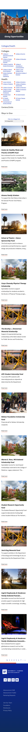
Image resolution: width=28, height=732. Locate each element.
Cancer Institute (7, 82)
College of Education (21, 59)
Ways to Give (7, 113)
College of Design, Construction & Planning (7, 60)
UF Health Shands (20, 94)
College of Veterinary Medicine (21, 90)
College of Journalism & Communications (20, 66)
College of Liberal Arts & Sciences (7, 70)
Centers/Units (7, 107)
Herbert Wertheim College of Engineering (7, 74)
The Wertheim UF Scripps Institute (7, 102)
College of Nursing (7, 87)
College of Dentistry (21, 82)
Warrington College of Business (21, 73)
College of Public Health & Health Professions (7, 91)
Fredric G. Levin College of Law (19, 70)
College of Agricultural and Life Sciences (8, 55)
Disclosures (6, 708)
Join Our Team (7, 703)
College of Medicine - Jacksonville (21, 84)
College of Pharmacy (21, 87)
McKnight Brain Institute (7, 95)
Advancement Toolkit (9, 693)
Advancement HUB (9, 690)
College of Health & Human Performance (8, 65)
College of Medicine (8, 84)
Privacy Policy (7, 710)
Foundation (6, 705)
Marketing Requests (9, 695)
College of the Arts (20, 54)
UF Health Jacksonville (6, 99)
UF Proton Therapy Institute (20, 99)
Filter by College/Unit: (14, 119)
